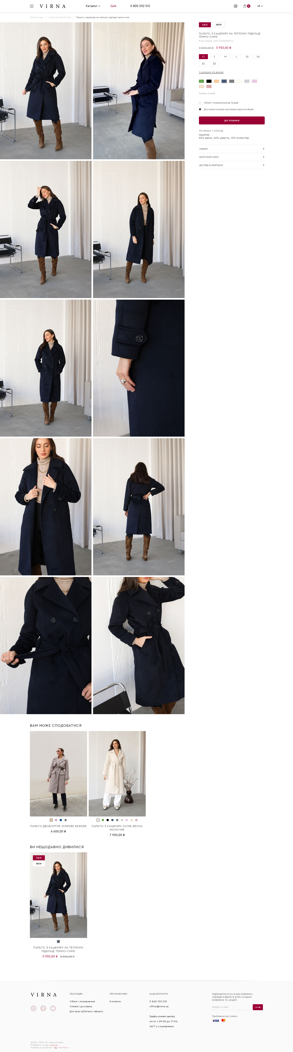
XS (203, 56)
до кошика (231, 120)
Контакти (115, 1001)
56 (203, 63)
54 (258, 56)
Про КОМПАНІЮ (118, 994)
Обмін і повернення (82, 1001)
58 (214, 63)
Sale (113, 6)
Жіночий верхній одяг (60, 17)
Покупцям (76, 994)
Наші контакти (158, 994)
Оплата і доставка (81, 1006)
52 (247, 56)
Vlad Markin (63, 1048)
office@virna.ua (159, 1006)
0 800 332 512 (140, 6)
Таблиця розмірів (211, 72)
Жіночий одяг (37, 17)
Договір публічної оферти (86, 1011)
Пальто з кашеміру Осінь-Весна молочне (117, 828)
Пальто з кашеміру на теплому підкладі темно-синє (58, 949)
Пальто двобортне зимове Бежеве (58, 826)
